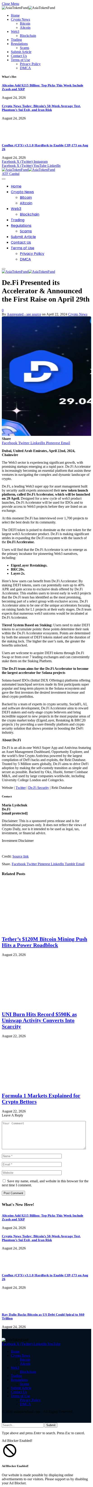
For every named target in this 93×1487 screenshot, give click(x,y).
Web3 (15, 31)
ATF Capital (10, 174)
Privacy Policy (30, 64)
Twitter (21, 788)
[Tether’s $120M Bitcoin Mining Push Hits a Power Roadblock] (46, 929)
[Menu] (3, 179)
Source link (20, 856)
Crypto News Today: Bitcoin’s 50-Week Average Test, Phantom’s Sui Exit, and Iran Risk (41, 108)
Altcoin (25, 27)
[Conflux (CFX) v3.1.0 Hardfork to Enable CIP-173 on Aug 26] (15, 137)
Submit (51, 1425)
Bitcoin (25, 23)
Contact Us (19, 56)
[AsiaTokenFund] (28, 170)
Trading (16, 40)
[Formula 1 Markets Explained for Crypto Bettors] (46, 1086)
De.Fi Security (38, 788)
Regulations (19, 44)
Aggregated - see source (24, 314)
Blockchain (28, 36)
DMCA (25, 68)
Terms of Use (20, 60)
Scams (24, 48)
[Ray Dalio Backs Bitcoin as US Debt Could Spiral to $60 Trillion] (15, 1306)
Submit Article (21, 52)
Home (15, 15)
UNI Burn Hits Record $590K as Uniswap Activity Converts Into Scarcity (39, 1020)
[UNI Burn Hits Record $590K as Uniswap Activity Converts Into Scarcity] (46, 1005)
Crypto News (20, 19)
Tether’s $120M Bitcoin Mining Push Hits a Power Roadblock (44, 942)
